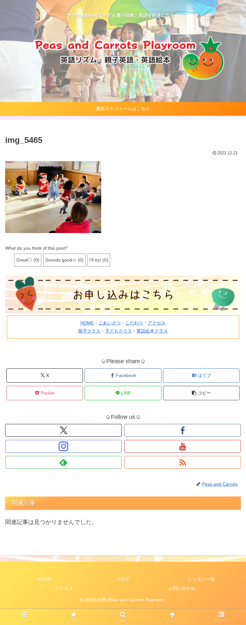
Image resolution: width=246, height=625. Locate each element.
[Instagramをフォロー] (63, 446)
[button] (201, 393)
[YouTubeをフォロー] (182, 446)
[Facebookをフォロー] (182, 430)
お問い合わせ (181, 588)
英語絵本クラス (152, 330)
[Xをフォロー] (63, 430)
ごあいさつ (109, 322)
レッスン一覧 (201, 579)
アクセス (157, 322)
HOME (87, 322)
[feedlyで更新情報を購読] (63, 462)
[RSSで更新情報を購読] (182, 462)
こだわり (134, 322)
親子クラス (89, 330)
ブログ (123, 579)
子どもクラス (118, 330)
